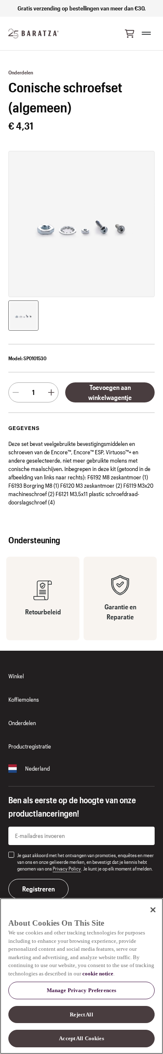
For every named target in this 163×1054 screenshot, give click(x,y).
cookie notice (97, 973)
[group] (23, 315)
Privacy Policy (67, 868)
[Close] (153, 910)
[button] (129, 33)
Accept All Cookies (81, 1038)
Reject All (81, 1014)
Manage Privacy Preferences (81, 990)
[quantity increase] (51, 392)
